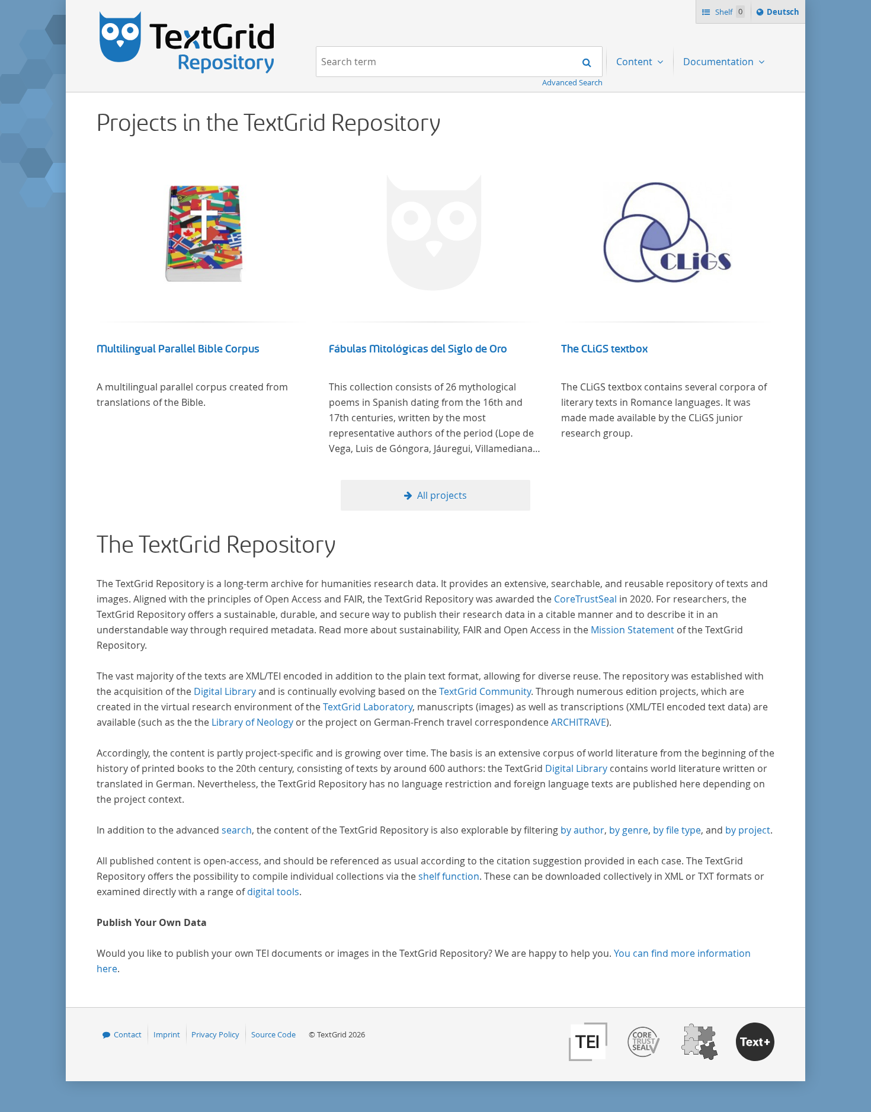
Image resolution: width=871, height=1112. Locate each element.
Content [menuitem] (635, 61)
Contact (128, 1034)
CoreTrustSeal (585, 598)
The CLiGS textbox (604, 348)
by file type (677, 830)
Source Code (273, 1034)
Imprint (166, 1034)
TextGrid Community (485, 691)
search (237, 830)
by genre (628, 830)
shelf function (448, 876)
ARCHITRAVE (578, 722)
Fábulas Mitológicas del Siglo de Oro (418, 348)
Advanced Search (572, 82)
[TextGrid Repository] (187, 15)
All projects (442, 495)
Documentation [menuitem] (719, 61)
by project (747, 830)
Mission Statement (632, 629)
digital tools (273, 891)
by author (582, 830)
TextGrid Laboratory (367, 706)
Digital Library (225, 691)
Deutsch (784, 14)
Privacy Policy (215, 1034)
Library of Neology (252, 722)
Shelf (727, 12)
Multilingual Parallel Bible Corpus (178, 348)
